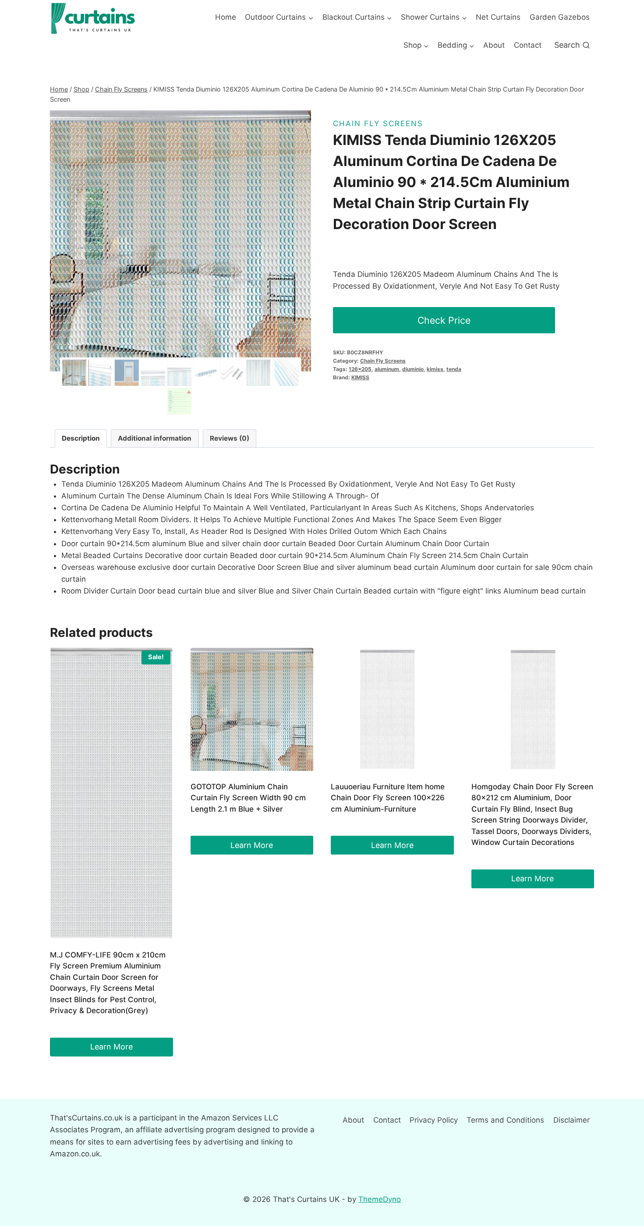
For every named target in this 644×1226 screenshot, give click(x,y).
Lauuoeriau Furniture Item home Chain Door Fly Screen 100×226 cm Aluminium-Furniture (388, 797)
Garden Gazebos (560, 17)
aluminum (387, 369)
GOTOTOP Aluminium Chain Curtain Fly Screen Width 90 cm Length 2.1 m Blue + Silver (248, 797)
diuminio (413, 369)
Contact (527, 45)
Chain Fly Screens (378, 123)
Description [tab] (81, 438)
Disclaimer (571, 1120)
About (494, 45)
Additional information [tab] (154, 438)
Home (225, 17)
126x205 (360, 369)
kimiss (435, 369)
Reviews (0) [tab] (229, 438)
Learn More (111, 1046)
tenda (453, 369)
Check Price (444, 320)
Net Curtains (498, 17)
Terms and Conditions (505, 1120)
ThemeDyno (379, 1199)
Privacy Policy (434, 1120)
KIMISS (360, 377)
